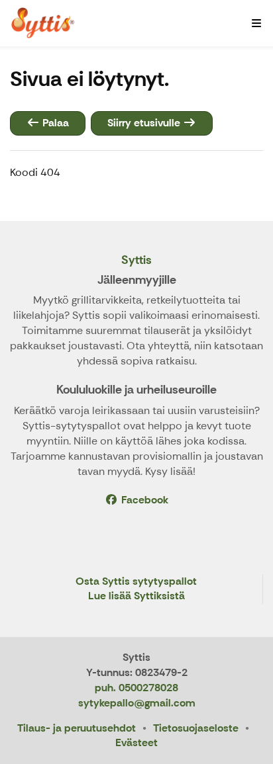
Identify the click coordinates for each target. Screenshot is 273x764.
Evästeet (136, 742)
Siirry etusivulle (145, 123)
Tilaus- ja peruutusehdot (76, 728)
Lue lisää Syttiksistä (136, 596)
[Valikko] (256, 23)
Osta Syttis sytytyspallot (136, 581)
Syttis (136, 260)
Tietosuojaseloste (196, 728)
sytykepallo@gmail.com (136, 703)
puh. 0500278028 (136, 688)
